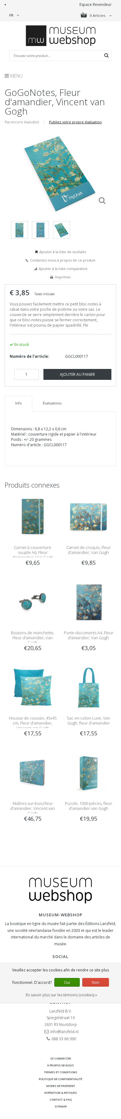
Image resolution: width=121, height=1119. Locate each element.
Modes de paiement (60, 1086)
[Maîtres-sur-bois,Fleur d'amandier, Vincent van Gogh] (32, 772)
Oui (67, 982)
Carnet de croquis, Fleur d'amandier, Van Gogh (88, 550)
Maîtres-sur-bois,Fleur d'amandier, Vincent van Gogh (32, 808)
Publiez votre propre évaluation (75, 122)
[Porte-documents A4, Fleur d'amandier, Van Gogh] (88, 601)
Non (95, 982)
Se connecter (60, 1058)
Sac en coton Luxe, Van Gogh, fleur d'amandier (88, 720)
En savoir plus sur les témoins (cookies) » (61, 995)
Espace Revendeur (95, 4)
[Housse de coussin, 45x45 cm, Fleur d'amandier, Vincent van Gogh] (32, 687)
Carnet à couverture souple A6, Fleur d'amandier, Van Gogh (32, 552)
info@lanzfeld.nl (64, 1031)
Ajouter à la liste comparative (63, 268)
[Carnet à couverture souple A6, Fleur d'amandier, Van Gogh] (32, 516)
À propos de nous (60, 1065)
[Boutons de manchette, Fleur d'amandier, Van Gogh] (32, 601)
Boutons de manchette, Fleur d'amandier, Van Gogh (32, 637)
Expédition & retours (60, 1093)
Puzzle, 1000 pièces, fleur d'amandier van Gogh (88, 805)
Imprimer (63, 277)
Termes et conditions (60, 1072)
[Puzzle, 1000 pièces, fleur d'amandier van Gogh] (88, 772)
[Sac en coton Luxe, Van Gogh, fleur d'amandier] (88, 687)
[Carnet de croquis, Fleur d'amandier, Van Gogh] (88, 516)
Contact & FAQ (61, 1100)
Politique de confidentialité (60, 1079)
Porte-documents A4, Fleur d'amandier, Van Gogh (88, 635)
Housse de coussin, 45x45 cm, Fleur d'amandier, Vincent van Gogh (32, 723)
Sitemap (61, 1106)
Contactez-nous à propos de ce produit (62, 260)
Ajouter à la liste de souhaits (62, 251)
